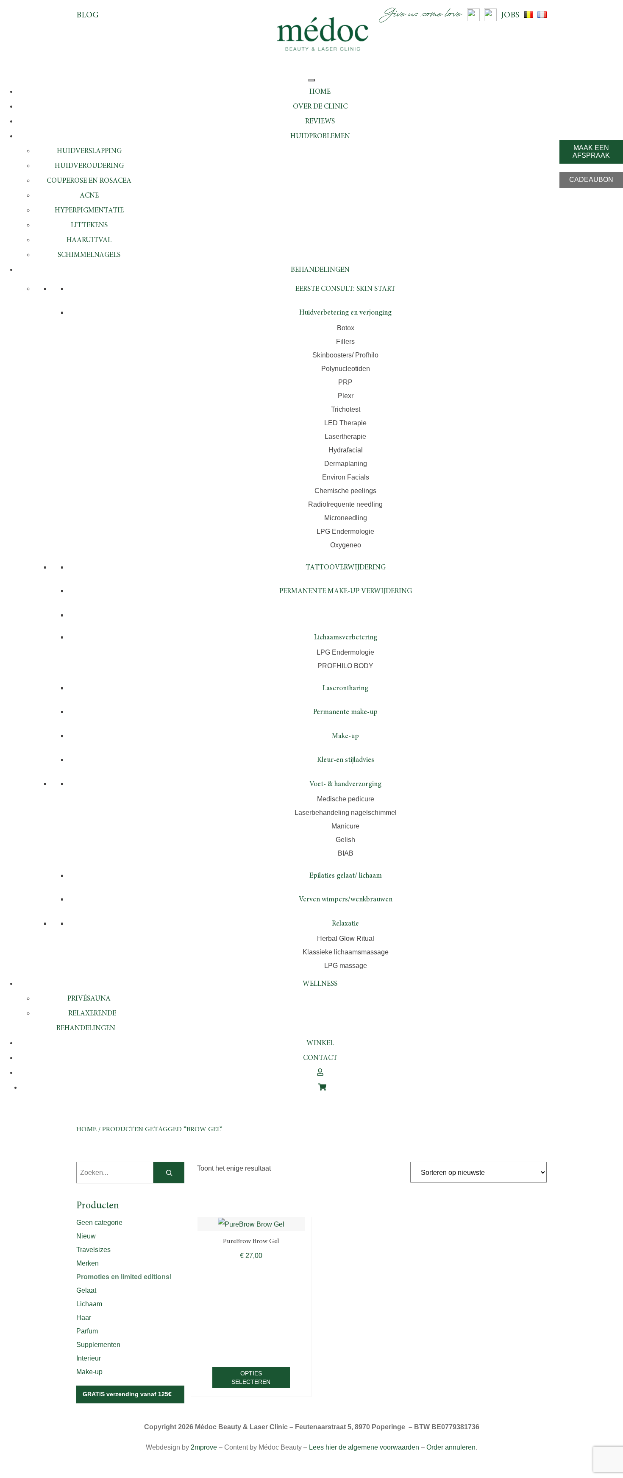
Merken (87, 1263)
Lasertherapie (345, 436)
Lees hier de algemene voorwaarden (364, 1447)
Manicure (345, 826)
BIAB (345, 853)
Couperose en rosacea (89, 181)
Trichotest (345, 409)
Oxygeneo (345, 545)
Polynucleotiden (345, 368)
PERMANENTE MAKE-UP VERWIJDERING (345, 591)
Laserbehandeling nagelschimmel (346, 812)
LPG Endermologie (345, 531)
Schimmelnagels (89, 255)
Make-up (345, 736)
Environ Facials (345, 477)
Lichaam (89, 1304)
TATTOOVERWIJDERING (346, 568)
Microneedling (345, 517)
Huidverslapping (89, 151)
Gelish (345, 839)
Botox (345, 328)
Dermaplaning (345, 463)
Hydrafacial (345, 450)
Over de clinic (320, 107)
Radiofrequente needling (345, 504)
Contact (320, 1058)
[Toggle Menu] (311, 80)
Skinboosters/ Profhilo (345, 355)
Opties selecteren (250, 1377)
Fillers (345, 341)
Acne (89, 196)
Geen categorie (99, 1222)
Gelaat (86, 1290)
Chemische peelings (345, 490)
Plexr (345, 395)
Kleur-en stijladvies (345, 760)
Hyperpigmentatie (89, 211)
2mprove (204, 1447)
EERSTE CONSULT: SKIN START (345, 289)
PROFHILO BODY (345, 665)
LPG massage (345, 965)
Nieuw (86, 1236)
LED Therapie (345, 423)
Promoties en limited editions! (124, 1276)
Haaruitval (89, 240)
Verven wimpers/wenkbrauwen (345, 900)
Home (320, 92)
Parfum (87, 1331)
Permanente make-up (345, 712)
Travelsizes (93, 1249)
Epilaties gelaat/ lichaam (345, 876)
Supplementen (98, 1344)
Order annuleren (451, 1447)
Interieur (88, 1358)
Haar (83, 1317)
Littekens (89, 225)
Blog (87, 15)
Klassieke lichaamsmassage (346, 952)
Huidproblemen (320, 136)
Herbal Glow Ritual (345, 938)
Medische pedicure (345, 799)
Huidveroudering (89, 166)
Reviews (320, 121)
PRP (345, 382)
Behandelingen (320, 270)
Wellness (320, 984)
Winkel (320, 1043)
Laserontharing (345, 688)
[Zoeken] (168, 1172)
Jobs (510, 15)
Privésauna (89, 999)
